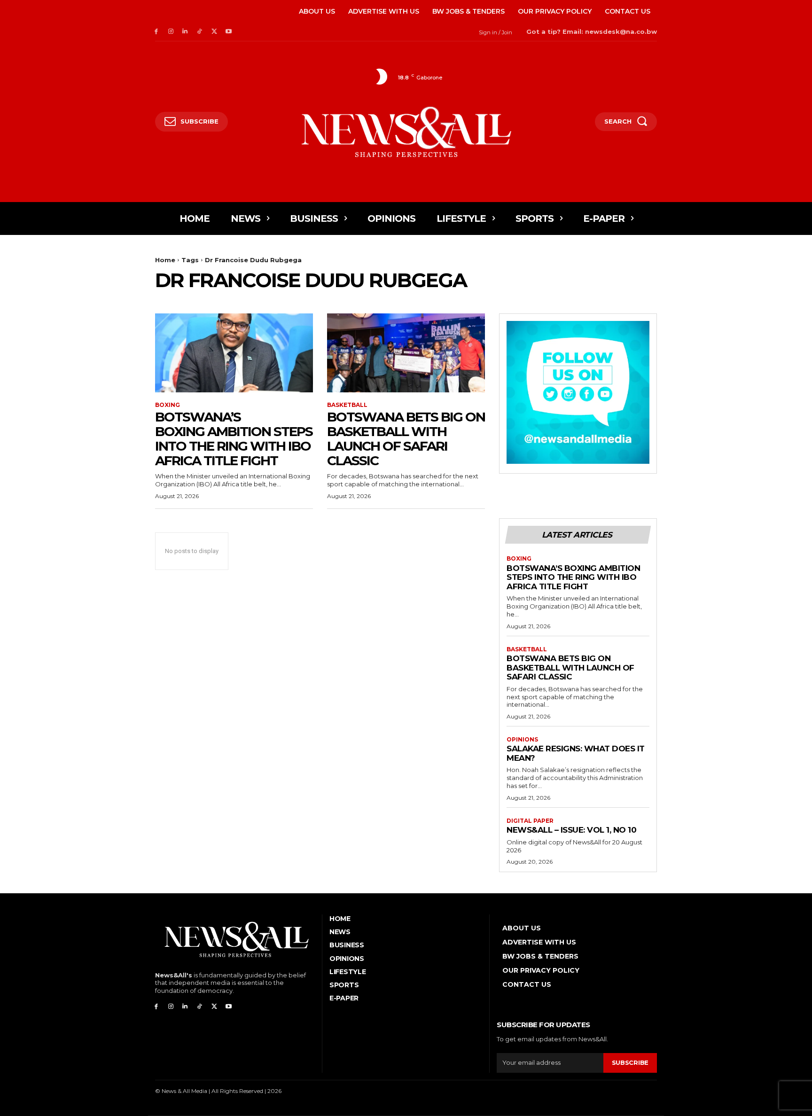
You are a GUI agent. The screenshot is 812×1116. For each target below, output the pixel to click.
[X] (214, 32)
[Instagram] (171, 32)
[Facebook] (156, 32)
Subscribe (630, 1062)
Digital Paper (530, 821)
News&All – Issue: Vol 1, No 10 (571, 830)
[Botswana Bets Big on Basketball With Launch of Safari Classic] (406, 352)
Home (165, 260)
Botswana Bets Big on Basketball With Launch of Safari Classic (406, 438)
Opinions (522, 739)
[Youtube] (229, 32)
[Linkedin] (185, 32)
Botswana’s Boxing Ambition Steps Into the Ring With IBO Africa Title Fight (233, 438)
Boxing (167, 405)
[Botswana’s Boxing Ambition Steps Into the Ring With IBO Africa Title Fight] (234, 352)
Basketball (347, 405)
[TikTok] (199, 32)
